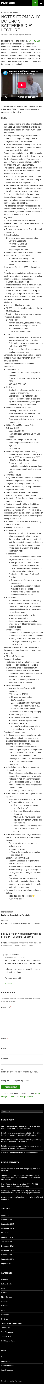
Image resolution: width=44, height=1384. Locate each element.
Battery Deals (6, 1284)
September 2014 (7, 1259)
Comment (6, 1007)
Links (3, 1310)
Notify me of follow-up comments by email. (19, 1072)
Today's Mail (6, 1336)
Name (4, 1039)
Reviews (4, 1319)
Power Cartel (8, 3)
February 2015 (7, 1237)
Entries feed (6, 1361)
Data (3, 1288)
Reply (9, 984)
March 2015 (6, 1233)
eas (18, 34)
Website (4, 1059)
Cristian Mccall (6, 1197)
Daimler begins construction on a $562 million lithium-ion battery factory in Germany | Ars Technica (21, 1177)
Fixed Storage (6, 1297)
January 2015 (6, 1242)
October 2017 (6, 1220)
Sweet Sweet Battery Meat (11, 1323)
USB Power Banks (8, 1341)
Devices (4, 1293)
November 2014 (7, 1250)
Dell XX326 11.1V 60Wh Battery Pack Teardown (20, 922)
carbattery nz (6, 1191)
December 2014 (7, 1246)
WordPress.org (7, 1370)
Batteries (5, 13)
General (4, 1301)
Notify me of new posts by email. (15, 1081)
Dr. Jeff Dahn (34, 41)
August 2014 (6, 1263)
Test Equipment (7, 1332)
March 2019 (6, 1215)
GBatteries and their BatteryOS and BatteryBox (19, 1153)
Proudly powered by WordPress (11, 1381)
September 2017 (7, 1224)
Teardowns (5, 1328)
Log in (3, 1357)
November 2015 (7, 1228)
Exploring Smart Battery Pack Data (15, 913)
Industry (4, 1306)
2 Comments (26, 34)
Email (4, 1049)
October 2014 (6, 1255)
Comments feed (7, 1366)
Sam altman (6, 1175)
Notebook (14, 13)
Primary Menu (41, 3)
